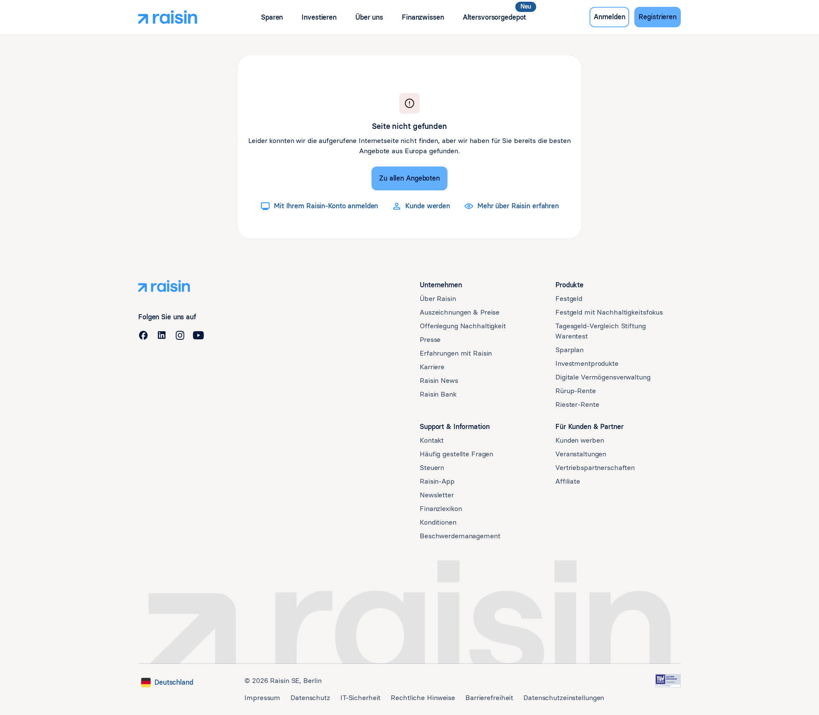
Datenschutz (310, 698)
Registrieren (658, 17)
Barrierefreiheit (489, 698)
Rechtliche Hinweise (423, 698)
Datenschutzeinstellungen (563, 698)
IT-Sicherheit (360, 698)
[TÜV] (668, 681)
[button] (271, 17)
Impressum (262, 698)
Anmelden (609, 17)
